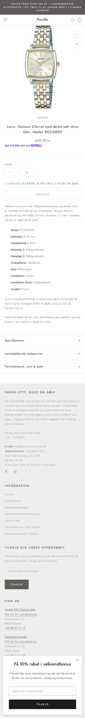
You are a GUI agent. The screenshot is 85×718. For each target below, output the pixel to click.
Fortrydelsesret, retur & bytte (24, 366)
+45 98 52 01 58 (15, 655)
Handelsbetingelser (17, 507)
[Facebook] (6, 471)
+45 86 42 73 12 (15, 628)
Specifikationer (14, 340)
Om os (9, 494)
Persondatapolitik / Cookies (21, 534)
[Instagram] (15, 471)
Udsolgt (43, 194)
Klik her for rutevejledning (20, 614)
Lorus (42, 118)
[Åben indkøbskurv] (79, 20)
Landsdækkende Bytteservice (22, 514)
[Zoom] (76, 33)
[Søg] (73, 19)
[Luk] (77, 660)
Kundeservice (13, 501)
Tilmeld (42, 704)
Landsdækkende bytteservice (23, 353)
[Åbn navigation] (6, 19)
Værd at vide (12, 520)
